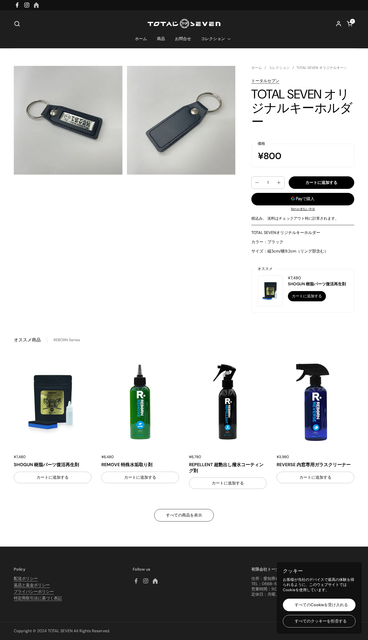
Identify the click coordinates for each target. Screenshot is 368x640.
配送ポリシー (26, 578)
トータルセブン (265, 80)
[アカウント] (338, 24)
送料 (271, 218)
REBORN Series (67, 339)
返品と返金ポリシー (32, 585)
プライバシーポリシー (34, 591)
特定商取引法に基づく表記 (38, 598)
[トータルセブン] (184, 23)
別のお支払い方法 (303, 209)
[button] (17, 24)
